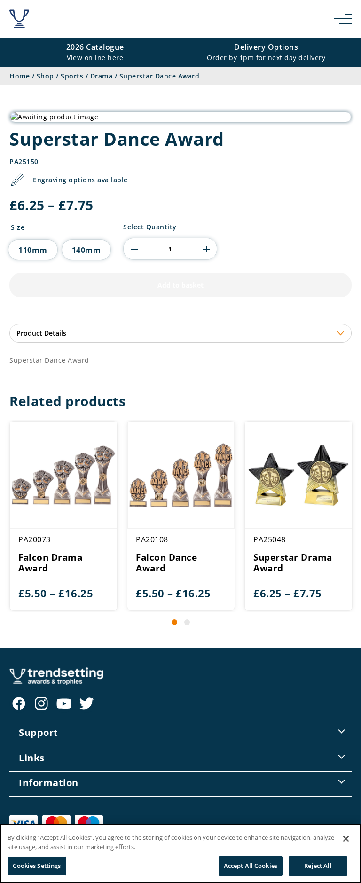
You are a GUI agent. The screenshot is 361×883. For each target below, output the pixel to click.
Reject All (317, 865)
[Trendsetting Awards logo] (19, 18)
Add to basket (180, 285)
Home (19, 75)
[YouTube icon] (64, 703)
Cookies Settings (37, 865)
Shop (45, 75)
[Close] (346, 838)
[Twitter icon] (86, 703)
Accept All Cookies (250, 865)
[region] (180, 853)
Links (32, 757)
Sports (72, 75)
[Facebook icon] (18, 703)
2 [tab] (187, 622)
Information (48, 782)
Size (17, 227)
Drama (101, 75)
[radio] (33, 249)
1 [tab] (174, 622)
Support (38, 732)
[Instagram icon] (41, 703)
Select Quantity (150, 227)
